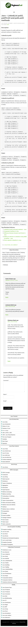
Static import (5, 522)
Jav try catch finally (6, 540)
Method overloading (7, 491)
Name (5, 394)
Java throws (5, 536)
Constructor (5, 474)
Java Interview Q (6, 617)
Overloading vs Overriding (8, 496)
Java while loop (6, 455)
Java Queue (5, 571)
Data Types (5, 441)
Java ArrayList (5, 552)
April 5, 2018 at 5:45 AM (10, 306)
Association (5, 487)
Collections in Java (6, 550)
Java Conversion (6, 594)
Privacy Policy (22, 622)
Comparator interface (7, 580)
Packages (4, 513)
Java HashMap (6, 565)
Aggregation (5, 485)
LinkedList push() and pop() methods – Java (15, 229)
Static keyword (5, 479)
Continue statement (6, 459)
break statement (6, 461)
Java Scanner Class (7, 587)
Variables (4, 439)
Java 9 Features (6, 591)
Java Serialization (6, 602)
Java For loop (5, 453)
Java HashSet (5, 558)
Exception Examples (7, 542)
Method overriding (6, 494)
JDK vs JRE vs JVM (7, 432)
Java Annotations (6, 613)
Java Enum (5, 611)
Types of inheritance (7, 483)
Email (5, 401)
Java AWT (4, 606)
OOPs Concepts (6, 472)
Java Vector (5, 556)
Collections (7, 244)
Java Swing (5, 609)
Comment (6, 380)
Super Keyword (5, 489)
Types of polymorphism (7, 500)
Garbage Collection (6, 517)
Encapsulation (5, 511)
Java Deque (5, 575)
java (8, 24)
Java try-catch (5, 531)
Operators (4, 443)
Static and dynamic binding (8, 502)
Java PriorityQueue (6, 573)
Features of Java (6, 428)
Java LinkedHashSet (7, 560)
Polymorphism (5, 498)
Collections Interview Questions (9, 582)
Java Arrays (5, 467)
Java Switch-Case (6, 451)
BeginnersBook (14, 5)
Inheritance (5, 481)
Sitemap (14, 623)
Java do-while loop (6, 457)
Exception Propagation (7, 544)
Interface (4, 506)
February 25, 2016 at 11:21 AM (11, 280)
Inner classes (5, 519)
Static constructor (6, 524)
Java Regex (5, 604)
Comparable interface (7, 577)
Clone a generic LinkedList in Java (12, 240)
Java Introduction (6, 424)
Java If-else (5, 448)
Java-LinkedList (14, 244)
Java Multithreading (7, 598)
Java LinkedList (6, 554)
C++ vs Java (5, 430)
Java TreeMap (5, 567)
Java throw (5, 533)
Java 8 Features (6, 589)
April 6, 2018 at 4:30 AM (12, 321)
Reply (6, 297)
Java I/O (4, 600)
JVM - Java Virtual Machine (8, 434)
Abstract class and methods (8, 504)
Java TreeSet (5, 562)
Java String (5, 476)
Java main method (6, 615)
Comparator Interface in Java (11, 231)
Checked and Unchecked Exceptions (10, 538)
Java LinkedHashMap (7, 569)
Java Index (4, 422)
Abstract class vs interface (8, 509)
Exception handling (6, 529)
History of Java (6, 426)
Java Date (4, 596)
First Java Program (6, 437)
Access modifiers (6, 515)
